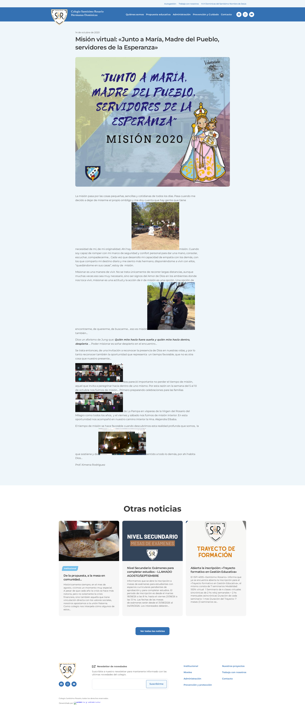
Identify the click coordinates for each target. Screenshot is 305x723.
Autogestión (170, 4)
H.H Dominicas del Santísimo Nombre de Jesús (223, 4)
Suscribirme (156, 683)
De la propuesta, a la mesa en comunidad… (84, 577)
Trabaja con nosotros (189, 4)
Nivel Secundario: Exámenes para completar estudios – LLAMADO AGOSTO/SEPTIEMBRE (150, 572)
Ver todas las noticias (152, 631)
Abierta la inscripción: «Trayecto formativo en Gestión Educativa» (214, 570)
